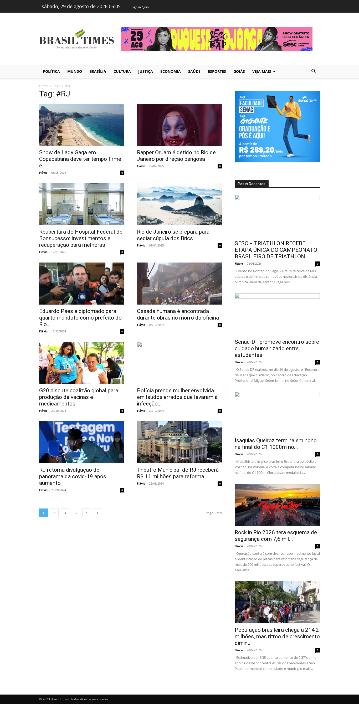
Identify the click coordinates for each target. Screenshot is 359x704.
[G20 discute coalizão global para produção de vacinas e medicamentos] (81, 363)
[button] (313, 71)
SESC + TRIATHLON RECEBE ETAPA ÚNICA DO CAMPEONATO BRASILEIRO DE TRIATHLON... (276, 250)
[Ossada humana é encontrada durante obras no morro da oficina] (179, 284)
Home (43, 86)
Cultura (122, 71)
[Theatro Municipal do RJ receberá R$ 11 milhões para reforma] (179, 442)
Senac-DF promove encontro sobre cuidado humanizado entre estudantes (277, 348)
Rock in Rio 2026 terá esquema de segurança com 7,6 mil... (276, 535)
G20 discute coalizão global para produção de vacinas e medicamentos (78, 397)
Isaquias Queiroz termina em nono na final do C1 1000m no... (276, 443)
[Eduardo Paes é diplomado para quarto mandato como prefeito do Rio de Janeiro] (81, 284)
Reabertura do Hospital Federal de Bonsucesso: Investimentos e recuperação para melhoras (80, 238)
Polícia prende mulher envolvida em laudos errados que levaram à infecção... (177, 397)
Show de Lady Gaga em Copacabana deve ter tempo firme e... (80, 159)
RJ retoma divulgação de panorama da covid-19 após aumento (72, 476)
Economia (170, 71)
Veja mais (261, 71)
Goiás (239, 71)
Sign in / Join (140, 7)
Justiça (145, 71)
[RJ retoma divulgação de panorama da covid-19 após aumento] (81, 442)
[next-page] (97, 512)
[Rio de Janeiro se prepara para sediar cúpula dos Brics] (179, 204)
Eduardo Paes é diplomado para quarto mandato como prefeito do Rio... (80, 317)
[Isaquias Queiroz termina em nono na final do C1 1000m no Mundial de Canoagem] (277, 413)
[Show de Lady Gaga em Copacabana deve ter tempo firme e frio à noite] (81, 125)
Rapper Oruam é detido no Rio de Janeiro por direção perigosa (176, 155)
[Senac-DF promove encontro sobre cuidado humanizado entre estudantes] (277, 314)
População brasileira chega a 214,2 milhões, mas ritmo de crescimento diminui (277, 636)
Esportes (217, 71)
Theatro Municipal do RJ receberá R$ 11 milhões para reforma (178, 473)
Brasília (97, 71)
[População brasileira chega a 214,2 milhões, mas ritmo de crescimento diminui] (277, 602)
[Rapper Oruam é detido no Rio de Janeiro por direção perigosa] (179, 125)
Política (51, 71)
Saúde (194, 71)
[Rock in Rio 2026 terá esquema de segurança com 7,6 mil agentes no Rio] (277, 505)
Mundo (74, 71)
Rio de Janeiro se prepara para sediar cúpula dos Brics (173, 235)
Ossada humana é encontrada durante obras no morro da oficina (178, 314)
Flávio (43, 172)
